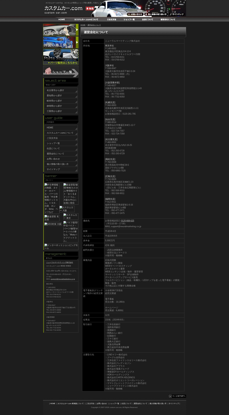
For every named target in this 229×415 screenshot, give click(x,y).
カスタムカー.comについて (86, 19)
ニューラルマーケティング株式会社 (59, 262)
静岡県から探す (54, 106)
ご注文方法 (112, 19)
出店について (148, 19)
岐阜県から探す (54, 100)
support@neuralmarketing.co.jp (63, 279)
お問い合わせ (135, 14)
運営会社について (168, 19)
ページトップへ (177, 396)
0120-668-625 (127, 220)
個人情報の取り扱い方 (156, 14)
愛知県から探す (54, 95)
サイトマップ (176, 14)
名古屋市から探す (55, 90)
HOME (61, 19)
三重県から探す (54, 111)
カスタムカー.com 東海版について (71, 403)
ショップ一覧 (130, 19)
